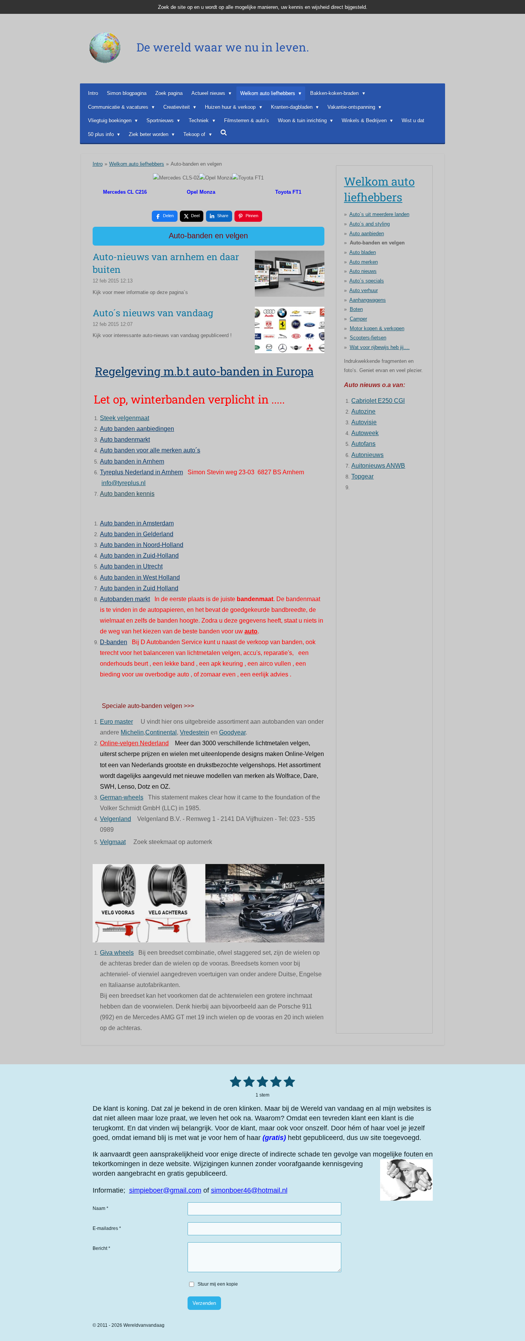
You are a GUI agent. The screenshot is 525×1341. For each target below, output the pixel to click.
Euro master (116, 721)
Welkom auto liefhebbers (136, 164)
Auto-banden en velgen (196, 164)
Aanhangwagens (367, 300)
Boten (356, 309)
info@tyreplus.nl (123, 483)
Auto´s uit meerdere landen (379, 214)
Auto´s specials (366, 281)
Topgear (362, 476)
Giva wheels (117, 952)
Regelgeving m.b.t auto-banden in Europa (204, 371)
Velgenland (115, 819)
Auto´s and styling (369, 224)
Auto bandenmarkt (125, 439)
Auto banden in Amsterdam (137, 523)
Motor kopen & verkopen (377, 328)
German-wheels (121, 797)
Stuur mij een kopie (218, 1284)
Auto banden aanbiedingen (137, 428)
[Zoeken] (224, 133)
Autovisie (364, 422)
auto (251, 631)
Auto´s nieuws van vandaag (153, 313)
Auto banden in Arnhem (132, 461)
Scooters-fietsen (368, 338)
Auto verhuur (363, 290)
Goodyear (232, 732)
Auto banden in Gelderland (136, 534)
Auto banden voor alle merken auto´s (150, 450)
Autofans (363, 443)
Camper (358, 319)
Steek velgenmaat (124, 418)
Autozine (363, 411)
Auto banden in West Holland (140, 577)
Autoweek (365, 433)
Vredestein (194, 732)
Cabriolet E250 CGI (378, 400)
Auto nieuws (363, 271)
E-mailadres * (107, 1228)
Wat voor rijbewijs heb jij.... (380, 347)
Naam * (100, 1208)
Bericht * (101, 1248)
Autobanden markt (125, 599)
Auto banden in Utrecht (131, 566)
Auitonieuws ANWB (378, 465)
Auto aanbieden (366, 233)
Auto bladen (362, 252)
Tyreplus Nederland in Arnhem (141, 472)
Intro (98, 164)
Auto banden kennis (127, 493)
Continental (161, 732)
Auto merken (363, 262)
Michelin (132, 732)
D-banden (113, 642)
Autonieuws (367, 455)
